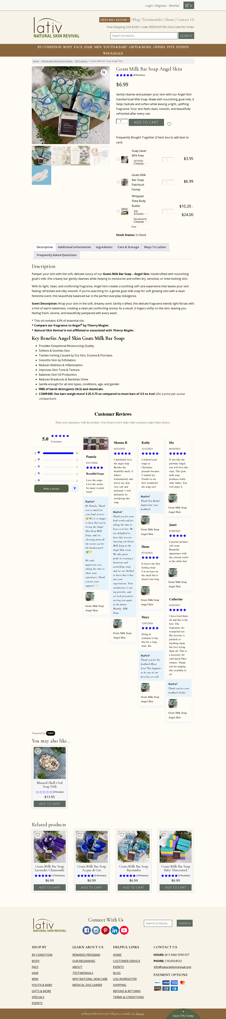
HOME (117, 955)
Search (186, 36)
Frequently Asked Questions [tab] (57, 255)
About (169, 19)
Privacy (140, 1013)
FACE (78, 47)
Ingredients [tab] (104, 247)
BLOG (117, 973)
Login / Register (155, 6)
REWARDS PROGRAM (86, 955)
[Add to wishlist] (169, 124)
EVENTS (182, 47)
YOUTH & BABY (42, 985)
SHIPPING (119, 985)
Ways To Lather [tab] (155, 247)
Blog (136, 19)
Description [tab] (45, 247)
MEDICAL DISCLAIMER (87, 985)
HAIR (88, 47)
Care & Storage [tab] (128, 247)
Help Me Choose (114, 19)
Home (36, 61)
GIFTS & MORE (140, 47)
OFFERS (159, 47)
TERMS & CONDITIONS (128, 997)
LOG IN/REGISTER (125, 979)
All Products (81, 61)
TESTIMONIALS (82, 973)
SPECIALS (38, 997)
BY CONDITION (49, 47)
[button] (104, 72)
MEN (98, 47)
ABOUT (77, 967)
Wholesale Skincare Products (57, 61)
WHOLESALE (113, 53)
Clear (133, 226)
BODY (67, 47)
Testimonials (152, 19)
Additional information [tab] (74, 247)
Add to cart (146, 122)
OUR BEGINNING (83, 961)
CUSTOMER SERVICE (126, 961)
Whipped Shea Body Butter (139, 201)
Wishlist (174, 6)
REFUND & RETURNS (127, 991)
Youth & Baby (115, 47)
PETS (170, 47)
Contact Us (185, 19)
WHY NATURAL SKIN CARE (90, 979)
